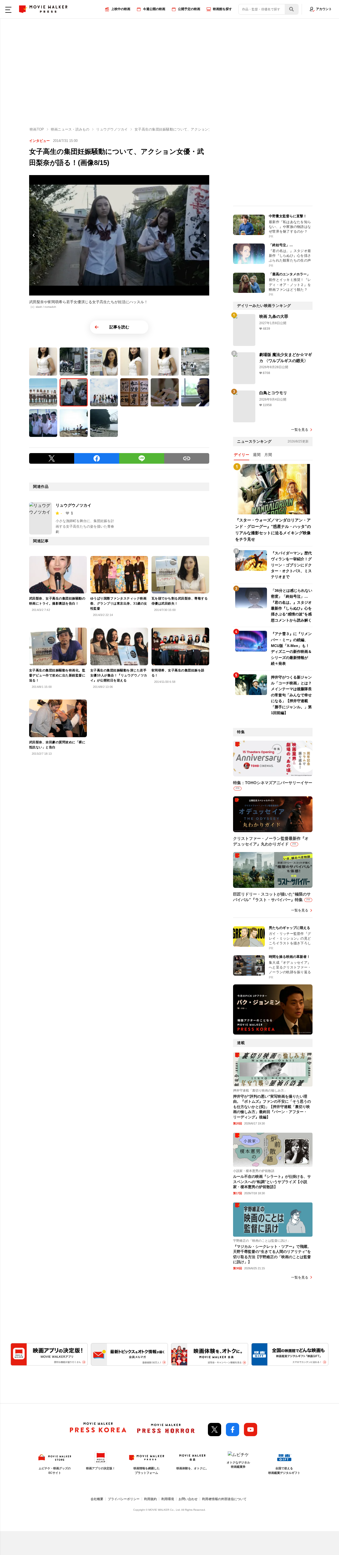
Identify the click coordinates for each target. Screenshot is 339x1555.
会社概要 (97, 1499)
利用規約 (150, 1499)
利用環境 (167, 1499)
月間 (268, 455)
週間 (257, 455)
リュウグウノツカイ (73, 505)
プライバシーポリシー (124, 1499)
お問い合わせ (188, 1499)
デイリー (241, 455)
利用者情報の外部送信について (224, 1499)
